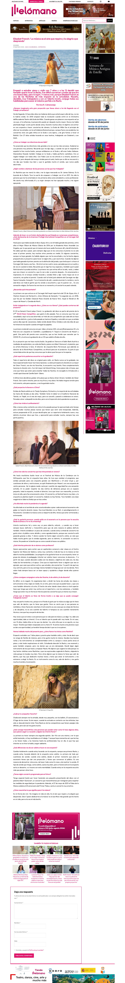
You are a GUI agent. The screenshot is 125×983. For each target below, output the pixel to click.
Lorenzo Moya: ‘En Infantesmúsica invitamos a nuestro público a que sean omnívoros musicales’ (37, 878)
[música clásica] (100, 305)
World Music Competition (26, 314)
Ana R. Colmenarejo (31, 47)
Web (15, 941)
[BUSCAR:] (94, 20)
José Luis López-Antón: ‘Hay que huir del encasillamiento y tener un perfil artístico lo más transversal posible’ (54, 878)
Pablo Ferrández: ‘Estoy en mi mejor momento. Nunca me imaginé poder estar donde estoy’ (37, 859)
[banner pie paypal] (62, 978)
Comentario (18, 903)
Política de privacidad (36, 950)
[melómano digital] (100, 38)
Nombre (17, 923)
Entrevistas (42, 47)
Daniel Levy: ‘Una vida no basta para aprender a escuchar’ (71, 857)
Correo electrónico (21, 932)
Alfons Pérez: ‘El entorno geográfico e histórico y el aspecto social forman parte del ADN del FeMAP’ (21, 859)
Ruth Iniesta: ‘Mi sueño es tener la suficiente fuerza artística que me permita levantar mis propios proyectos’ (71, 878)
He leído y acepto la (30, 950)
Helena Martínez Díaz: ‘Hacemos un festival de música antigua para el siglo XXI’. (20, 877)
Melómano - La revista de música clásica (34, 10)
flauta (38, 92)
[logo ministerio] (88, 970)
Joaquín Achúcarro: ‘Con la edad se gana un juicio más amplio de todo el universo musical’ (54, 858)
